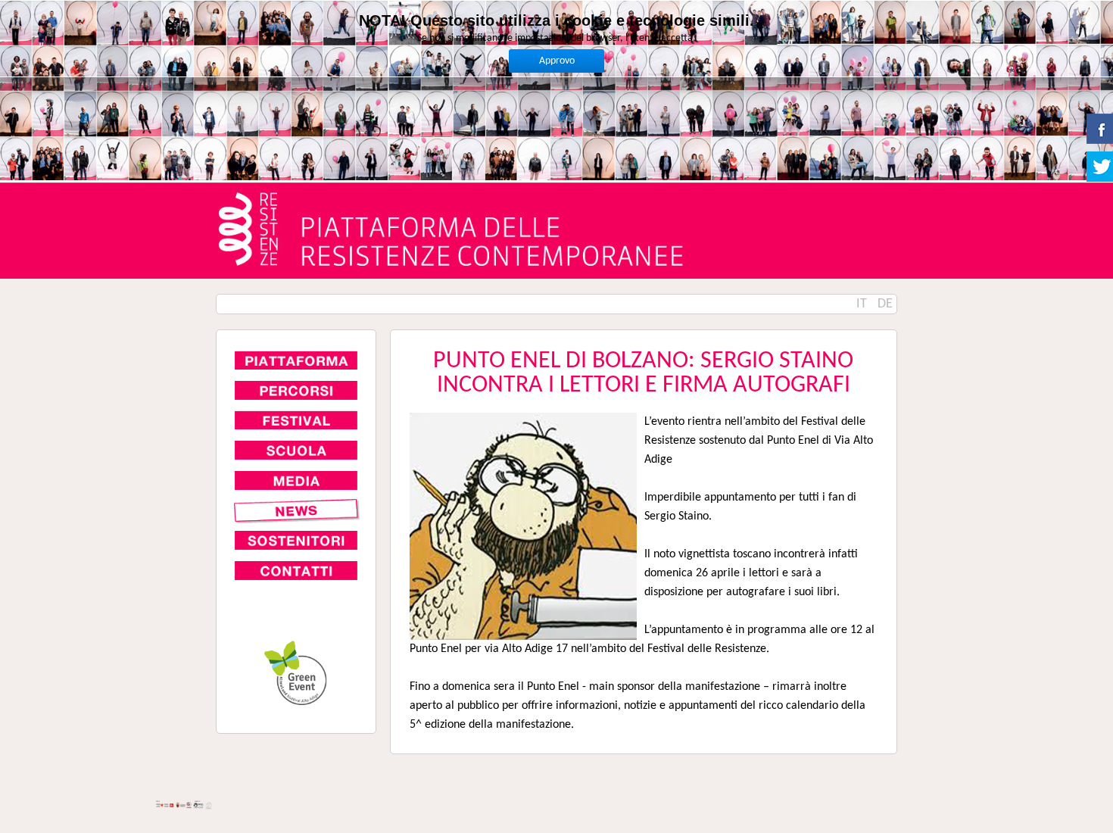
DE (885, 304)
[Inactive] (296, 510)
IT (863, 304)
